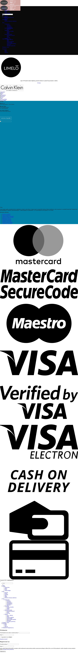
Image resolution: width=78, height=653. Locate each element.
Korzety (8, 37)
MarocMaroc (2, 96)
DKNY (6, 11)
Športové (9, 29)
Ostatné (6, 38)
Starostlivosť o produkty (7, 223)
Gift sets (6, 52)
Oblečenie (9, 44)
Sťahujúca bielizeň (11, 35)
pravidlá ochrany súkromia (8, 649)
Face (6, 51)
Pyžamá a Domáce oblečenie (11, 21)
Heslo (1, 634)
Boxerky (6, 16)
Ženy (3, 22)
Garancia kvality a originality (8, 216)
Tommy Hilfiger (8, 13)
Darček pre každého (6, 214)
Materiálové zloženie (6, 218)
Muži (3, 14)
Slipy (6, 19)
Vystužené (9, 26)
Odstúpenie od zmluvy (6, 221)
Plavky (6, 17)
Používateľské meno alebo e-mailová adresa (9, 632)
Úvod (3, 7)
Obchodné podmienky (6, 220)
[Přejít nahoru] (0, 581)
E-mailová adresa (4, 644)
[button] (8, 17)
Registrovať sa (2, 651)
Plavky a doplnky (10, 41)
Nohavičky (7, 30)
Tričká (6, 596)
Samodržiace (9, 28)
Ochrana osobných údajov (7, 222)
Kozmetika (4, 48)
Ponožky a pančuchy (11, 45)
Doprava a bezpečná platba (7, 217)
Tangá (8, 32)
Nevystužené (9, 27)
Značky (3, 8)
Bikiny (8, 33)
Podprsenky (7, 599)
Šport (8, 40)
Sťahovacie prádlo (8, 34)
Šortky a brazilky (10, 31)
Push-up (8, 25)
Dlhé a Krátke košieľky (11, 43)
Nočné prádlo (9, 42)
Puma (6, 12)
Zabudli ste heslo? (3, 639)
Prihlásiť (10, 637)
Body (8, 36)
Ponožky (6, 18)
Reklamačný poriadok (6, 219)
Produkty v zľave (5, 47)
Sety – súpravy (10, 39)
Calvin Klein (7, 10)
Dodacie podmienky (6, 215)
